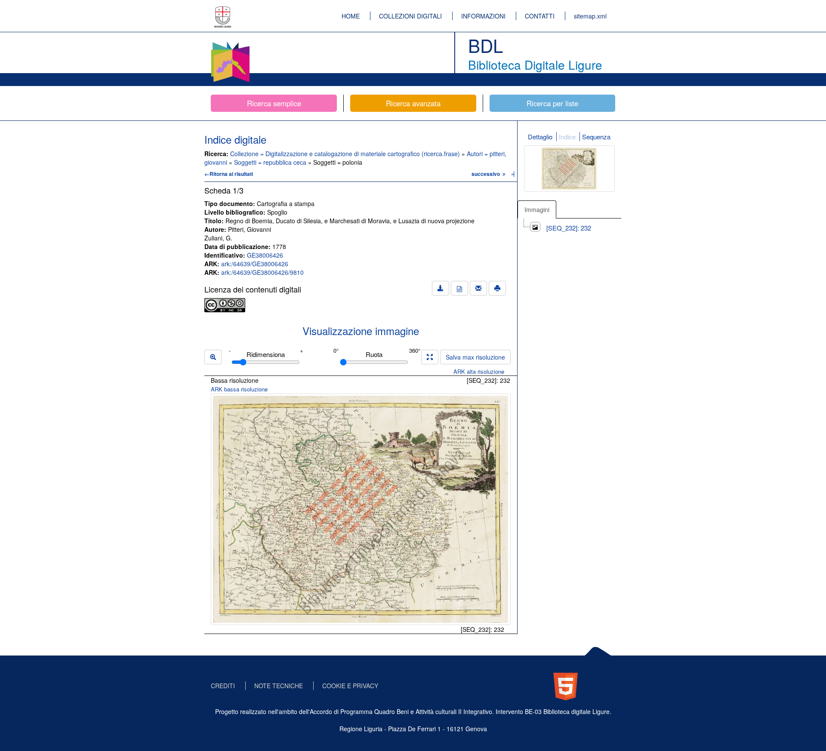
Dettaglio (540, 136)
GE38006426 (265, 255)
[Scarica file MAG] (459, 288)
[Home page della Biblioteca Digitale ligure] (230, 43)
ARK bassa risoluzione (239, 389)
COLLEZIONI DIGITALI (410, 16)
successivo (486, 174)
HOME (351, 16)
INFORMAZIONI (483, 16)
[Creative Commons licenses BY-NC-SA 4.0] (224, 304)
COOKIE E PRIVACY (350, 685)
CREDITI (223, 685)
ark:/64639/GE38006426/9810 (262, 272)
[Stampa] (497, 288)
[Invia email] (478, 288)
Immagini (536, 209)
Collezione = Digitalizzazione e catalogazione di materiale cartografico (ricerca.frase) (346, 153)
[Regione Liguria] (222, 11)
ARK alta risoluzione (478, 371)
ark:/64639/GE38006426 (254, 263)
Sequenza (596, 136)
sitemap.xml (590, 16)
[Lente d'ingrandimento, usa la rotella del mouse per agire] (213, 357)
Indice (567, 136)
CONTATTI (540, 16)
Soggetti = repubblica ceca (271, 162)
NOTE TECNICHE (278, 685)
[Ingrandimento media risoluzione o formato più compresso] (429, 357)
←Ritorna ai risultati (228, 174)
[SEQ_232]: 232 (568, 227)
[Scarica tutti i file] (440, 288)
